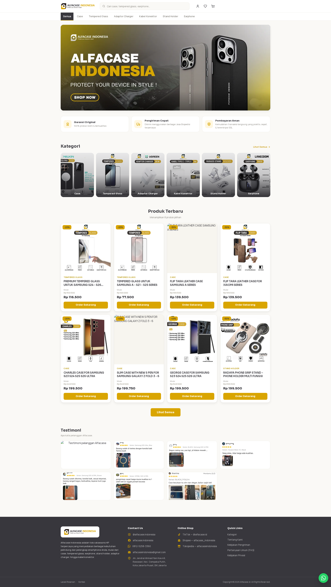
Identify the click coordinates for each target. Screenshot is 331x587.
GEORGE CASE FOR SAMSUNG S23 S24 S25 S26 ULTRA (189, 374)
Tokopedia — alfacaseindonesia (200, 546)
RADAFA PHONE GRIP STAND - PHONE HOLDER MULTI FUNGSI (243, 374)
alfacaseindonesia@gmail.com (149, 552)
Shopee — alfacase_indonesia (199, 540)
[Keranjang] (212, 6)
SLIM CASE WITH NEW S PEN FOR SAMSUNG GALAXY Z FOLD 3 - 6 (138, 374)
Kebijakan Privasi (236, 555)
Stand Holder (170, 16)
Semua (67, 16)
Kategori (232, 534)
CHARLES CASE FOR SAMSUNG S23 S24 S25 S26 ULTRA (84, 374)
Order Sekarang (86, 304)
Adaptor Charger (123, 16)
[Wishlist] (205, 6)
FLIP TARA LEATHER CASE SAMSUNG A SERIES (186, 283)
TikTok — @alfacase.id (195, 534)
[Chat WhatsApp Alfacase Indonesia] (323, 578)
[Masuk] (197, 6)
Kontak (81, 581)
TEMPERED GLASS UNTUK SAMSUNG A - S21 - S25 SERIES (137, 283)
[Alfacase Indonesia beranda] (78, 6)
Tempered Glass (98, 16)
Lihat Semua (260, 146)
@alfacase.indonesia (144, 534)
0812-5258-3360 (141, 546)
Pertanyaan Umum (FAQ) (240, 550)
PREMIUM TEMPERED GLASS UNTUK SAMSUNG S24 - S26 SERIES (82, 285)
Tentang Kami (235, 539)
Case (80, 16)
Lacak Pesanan (68, 581)
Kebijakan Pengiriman (238, 544)
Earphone (189, 16)
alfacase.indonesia (143, 540)
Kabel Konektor (148, 16)
